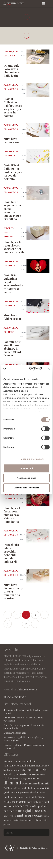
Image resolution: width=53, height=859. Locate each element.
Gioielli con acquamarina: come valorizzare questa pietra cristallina (12, 210)
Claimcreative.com (27, 689)
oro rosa (41, 810)
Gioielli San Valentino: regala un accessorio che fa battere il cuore (13, 283)
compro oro (33, 778)
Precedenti (8, 615)
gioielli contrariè (11, 792)
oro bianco (10, 811)
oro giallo (26, 810)
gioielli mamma (37, 792)
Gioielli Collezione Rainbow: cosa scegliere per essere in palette (13, 107)
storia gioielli (8, 820)
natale (11, 806)
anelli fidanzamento (31, 765)
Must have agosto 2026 (15, 732)
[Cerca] (50, 3)
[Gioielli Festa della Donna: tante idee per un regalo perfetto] (37, 156)
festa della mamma (34, 788)
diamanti (12, 782)
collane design (20, 778)
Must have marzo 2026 (11, 140)
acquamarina (19, 761)
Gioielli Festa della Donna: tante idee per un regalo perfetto (13, 172)
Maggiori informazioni (32, 459)
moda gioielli (19, 801)
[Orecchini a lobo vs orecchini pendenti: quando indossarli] (37, 536)
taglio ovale (38, 820)
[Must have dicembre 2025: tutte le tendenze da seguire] (37, 576)
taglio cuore (29, 820)
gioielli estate (24, 793)
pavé (6, 815)
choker (8, 778)
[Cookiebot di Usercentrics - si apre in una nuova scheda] (31, 369)
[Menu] (43, 3)
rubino (45, 815)
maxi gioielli (31, 797)
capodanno (39, 774)
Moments (13, 89)
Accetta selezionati (26, 478)
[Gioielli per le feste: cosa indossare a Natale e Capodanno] (37, 499)
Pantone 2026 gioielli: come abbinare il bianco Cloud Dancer (12, 348)
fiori (46, 787)
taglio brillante (19, 820)
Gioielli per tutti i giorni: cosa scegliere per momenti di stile (14, 247)
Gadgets (8, 228)
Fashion (8, 51)
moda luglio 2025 (35, 801)
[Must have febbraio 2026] (37, 306)
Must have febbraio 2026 (13, 316)
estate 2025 (21, 788)
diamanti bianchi (29, 783)
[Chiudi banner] (49, 369)
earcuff (12, 788)
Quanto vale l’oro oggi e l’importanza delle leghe (12, 71)
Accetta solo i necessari (26, 487)
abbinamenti (8, 761)
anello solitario (36, 770)
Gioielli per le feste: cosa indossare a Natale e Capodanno (12, 514)
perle (12, 815)
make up (22, 797)
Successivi (35, 624)
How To (8, 232)
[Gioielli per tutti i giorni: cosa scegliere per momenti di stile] (37, 233)
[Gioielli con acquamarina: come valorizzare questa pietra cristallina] (37, 193)
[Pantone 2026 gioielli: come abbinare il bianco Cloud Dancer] (37, 333)
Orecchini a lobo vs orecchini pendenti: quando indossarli (11, 553)
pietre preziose (29, 815)
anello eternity (16, 769)
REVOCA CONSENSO (15, 697)
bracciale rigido (11, 774)
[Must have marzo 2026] (37, 130)
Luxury (11, 55)
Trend (11, 332)
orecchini (21, 806)
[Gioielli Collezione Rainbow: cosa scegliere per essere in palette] (37, 90)
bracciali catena (26, 774)
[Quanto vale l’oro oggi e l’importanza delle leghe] (37, 57)
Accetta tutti (26, 468)
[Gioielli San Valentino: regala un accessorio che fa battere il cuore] (37, 266)
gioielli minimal (11, 797)
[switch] (45, 428)
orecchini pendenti (38, 806)
